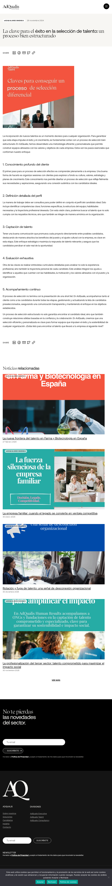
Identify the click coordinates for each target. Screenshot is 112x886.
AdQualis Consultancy (39, 820)
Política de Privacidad (20, 757)
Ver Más (56, 680)
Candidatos (8, 820)
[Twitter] (28, 53)
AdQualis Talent (37, 817)
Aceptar (40, 882)
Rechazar (52, 882)
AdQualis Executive (38, 814)
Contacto (7, 827)
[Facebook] (19, 53)
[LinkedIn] (14, 53)
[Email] (24, 53)
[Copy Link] (33, 53)
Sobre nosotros (9, 813)
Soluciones (7, 817)
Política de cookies (68, 882)
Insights (6, 824)
